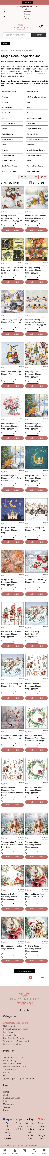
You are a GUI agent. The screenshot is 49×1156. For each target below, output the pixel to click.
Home (4, 50)
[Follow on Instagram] (24, 1010)
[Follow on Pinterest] (28, 1010)
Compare (7, 1110)
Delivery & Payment (12, 1063)
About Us (7, 1072)
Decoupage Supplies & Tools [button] (34, 81)
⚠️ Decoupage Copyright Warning (19, 1078)
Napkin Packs (9, 1026)
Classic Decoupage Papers (15, 1029)
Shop (5, 1095)
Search (38, 35)
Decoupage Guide (11, 1098)
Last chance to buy (12, 1044)
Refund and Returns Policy (15, 1066)
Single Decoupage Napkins (15, 1023)
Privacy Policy (9, 1060)
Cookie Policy (9, 1069)
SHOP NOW (27, 2)
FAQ (5, 1075)
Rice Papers (8, 1032)
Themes (27, 14)
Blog (27, 9)
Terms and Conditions (13, 1057)
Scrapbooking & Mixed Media (16, 1041)
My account (8, 1104)
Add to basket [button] (12, 230)
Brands (27, 16)
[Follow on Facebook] (20, 1010)
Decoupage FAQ (27, 12)
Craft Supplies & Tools (13, 1038)
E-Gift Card (27, 19)
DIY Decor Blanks (11, 1035)
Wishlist (6, 1107)
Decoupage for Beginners (27, 7)
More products (25, 971)
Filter (5, 43)
